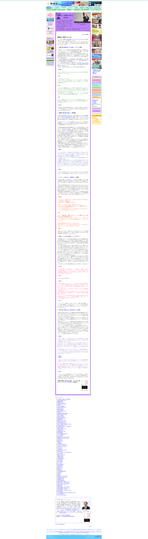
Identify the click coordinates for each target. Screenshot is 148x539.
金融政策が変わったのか (62, 431)
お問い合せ (94, 73)
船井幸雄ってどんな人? (64, 7)
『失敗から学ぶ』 (79, 511)
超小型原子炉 (60, 448)
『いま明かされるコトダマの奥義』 (70, 510)
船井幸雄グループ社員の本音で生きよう (98, 10)
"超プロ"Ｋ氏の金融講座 (51, 10)
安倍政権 (59, 405)
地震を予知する (60, 440)
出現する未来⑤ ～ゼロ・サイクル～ (64, 486)
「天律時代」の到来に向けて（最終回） (64, 399)
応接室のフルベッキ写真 (62, 446)
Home (50, 7)
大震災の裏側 (60, 470)
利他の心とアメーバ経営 (62, 420)
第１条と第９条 (60, 461)
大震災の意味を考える (61, 480)
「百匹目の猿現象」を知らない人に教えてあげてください (67, 492)
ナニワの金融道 (60, 435)
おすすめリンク (71, 7)
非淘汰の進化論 (60, 465)
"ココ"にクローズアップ (97, 7)
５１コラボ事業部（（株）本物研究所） (50, 51)
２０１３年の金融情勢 (61, 406)
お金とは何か (60, 439)
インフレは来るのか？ (61, 434)
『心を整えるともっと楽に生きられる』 (69, 309)
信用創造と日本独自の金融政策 (63, 413)
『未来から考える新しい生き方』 (61, 511)
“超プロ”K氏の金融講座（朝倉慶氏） (69, 531)
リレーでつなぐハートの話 (91, 10)
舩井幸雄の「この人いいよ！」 (91, 529)
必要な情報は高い (60, 409)
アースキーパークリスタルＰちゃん (78, 39)
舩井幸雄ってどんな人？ (63, 529)
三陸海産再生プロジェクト (62, 444)
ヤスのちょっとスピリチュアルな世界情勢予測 (61, 10)
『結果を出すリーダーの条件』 (68, 47)
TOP (47, 529)
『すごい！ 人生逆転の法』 (70, 177)
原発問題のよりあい (61, 479)
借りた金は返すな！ (61, 464)
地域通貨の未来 (60, 419)
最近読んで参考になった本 (62, 400)
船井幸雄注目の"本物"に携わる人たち (82, 7)
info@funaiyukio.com (73, 534)
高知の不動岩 (68, 39)
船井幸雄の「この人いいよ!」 (89, 7)
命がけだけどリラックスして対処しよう (64, 483)
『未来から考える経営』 (69, 132)
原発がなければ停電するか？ (62, 477)
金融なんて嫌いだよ (61, 427)
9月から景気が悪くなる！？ (62, 422)
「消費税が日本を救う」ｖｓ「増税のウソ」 (65, 426)
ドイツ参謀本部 (60, 459)
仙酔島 (64, 39)
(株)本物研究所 (95, 118)
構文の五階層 (60, 451)
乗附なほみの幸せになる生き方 (84, 10)
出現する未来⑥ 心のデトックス (63, 484)
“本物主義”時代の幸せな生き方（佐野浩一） (90, 531)
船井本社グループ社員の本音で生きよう (83, 532)
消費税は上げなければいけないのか (63, 438)
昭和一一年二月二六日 (61, 454)
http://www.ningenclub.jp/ (66, 515)
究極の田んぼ (60, 466)
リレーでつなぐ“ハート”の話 (74, 532)
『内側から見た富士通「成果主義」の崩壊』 (68, 116)
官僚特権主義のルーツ (61, 458)
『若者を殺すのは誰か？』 (66, 112)
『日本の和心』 (69, 236)
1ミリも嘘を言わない (61, 493)
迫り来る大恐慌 (60, 453)
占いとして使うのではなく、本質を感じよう (65, 452)
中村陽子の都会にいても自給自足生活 (69, 10)
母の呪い (59, 474)
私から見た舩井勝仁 (76, 7)
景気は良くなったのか (61, 402)
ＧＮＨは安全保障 (60, 415)
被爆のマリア (60, 441)
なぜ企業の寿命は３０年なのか (63, 433)
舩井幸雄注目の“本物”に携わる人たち (82, 529)
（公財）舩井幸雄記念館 (96, 121)
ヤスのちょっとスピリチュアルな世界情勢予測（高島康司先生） (55, 531)
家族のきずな (60, 485)
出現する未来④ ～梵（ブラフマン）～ (64, 487)
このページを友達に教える (60, 524)
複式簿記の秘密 (60, 432)
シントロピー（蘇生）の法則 (62, 445)
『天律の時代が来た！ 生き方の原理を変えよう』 (72, 509)
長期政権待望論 (60, 401)
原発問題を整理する (61, 478)
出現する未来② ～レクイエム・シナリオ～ (65, 490)
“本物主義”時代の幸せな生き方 (76, 10)
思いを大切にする (60, 408)
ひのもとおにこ (60, 447)
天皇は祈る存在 (60, 460)
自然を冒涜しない (60, 467)
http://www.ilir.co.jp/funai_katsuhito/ (68, 516)
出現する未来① (60, 491)
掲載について (95, 72)
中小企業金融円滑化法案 (62, 471)
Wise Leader (59, 412)
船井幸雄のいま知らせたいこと (57, 7)
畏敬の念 (59, 473)
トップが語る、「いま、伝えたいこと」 (54, 529)
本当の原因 (59, 472)
